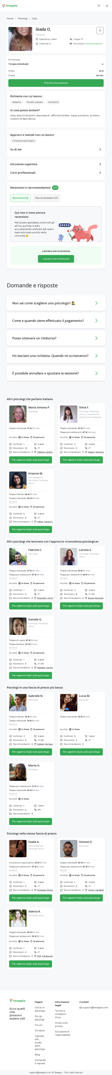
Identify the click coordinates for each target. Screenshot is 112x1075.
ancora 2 (13, 501)
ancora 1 (64, 870)
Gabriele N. (35, 696)
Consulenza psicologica (23, 141)
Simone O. (85, 842)
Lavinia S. (85, 550)
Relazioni (16, 102)
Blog (37, 1054)
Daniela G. (35, 619)
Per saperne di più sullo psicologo (30, 460)
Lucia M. (84, 696)
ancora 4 (13, 724)
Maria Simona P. (39, 407)
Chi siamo (40, 1030)
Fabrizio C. (35, 550)
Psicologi (22, 18)
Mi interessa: (14, 59)
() (20, 198)
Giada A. (33, 842)
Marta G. (34, 765)
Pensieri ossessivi (34, 102)
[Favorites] (99, 6)
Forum (38, 1025)
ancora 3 (13, 647)
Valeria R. (34, 911)
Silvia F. (84, 407)
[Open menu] (107, 5)
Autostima (53, 102)
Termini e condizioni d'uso (60, 1014)
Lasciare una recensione (56, 258)
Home (10, 18)
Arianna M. (35, 473)
